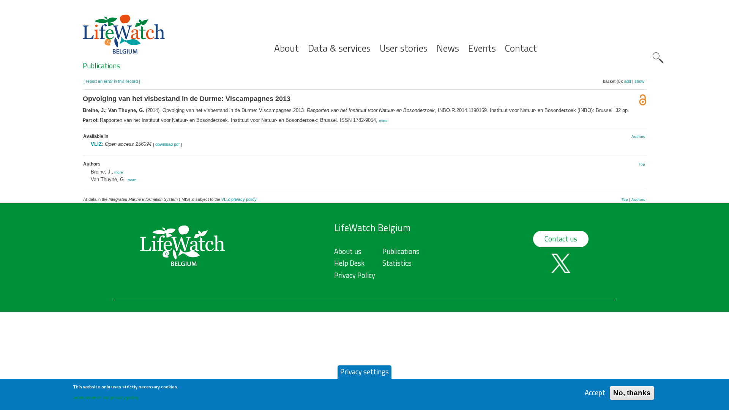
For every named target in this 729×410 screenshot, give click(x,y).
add (627, 81)
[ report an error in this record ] (112, 81)
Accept (595, 393)
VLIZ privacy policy (239, 199)
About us (347, 251)
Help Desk (349, 263)
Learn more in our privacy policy (106, 397)
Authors (638, 136)
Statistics (397, 263)
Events (482, 48)
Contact (521, 48)
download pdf (167, 144)
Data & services (339, 48)
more (383, 120)
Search (658, 57)
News (448, 48)
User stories (404, 48)
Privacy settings (364, 371)
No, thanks (632, 393)
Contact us (560, 238)
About (286, 48)
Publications (101, 65)
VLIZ (96, 144)
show (639, 81)
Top (642, 164)
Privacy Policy (354, 275)
